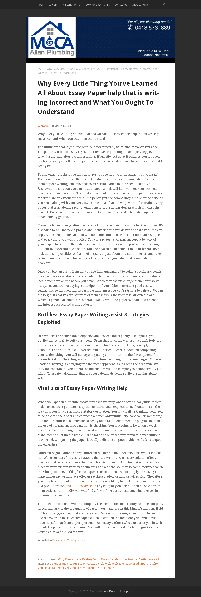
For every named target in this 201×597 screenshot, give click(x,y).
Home (40, 4)
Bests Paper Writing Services (69, 540)
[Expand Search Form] (164, 4)
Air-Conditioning (72, 4)
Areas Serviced (140, 4)
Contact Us (121, 4)
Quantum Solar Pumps (98, 4)
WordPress (110, 591)
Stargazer (126, 591)
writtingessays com (81, 486)
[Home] (39, 69)
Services (53, 4)
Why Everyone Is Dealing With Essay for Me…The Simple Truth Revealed (108, 559)
